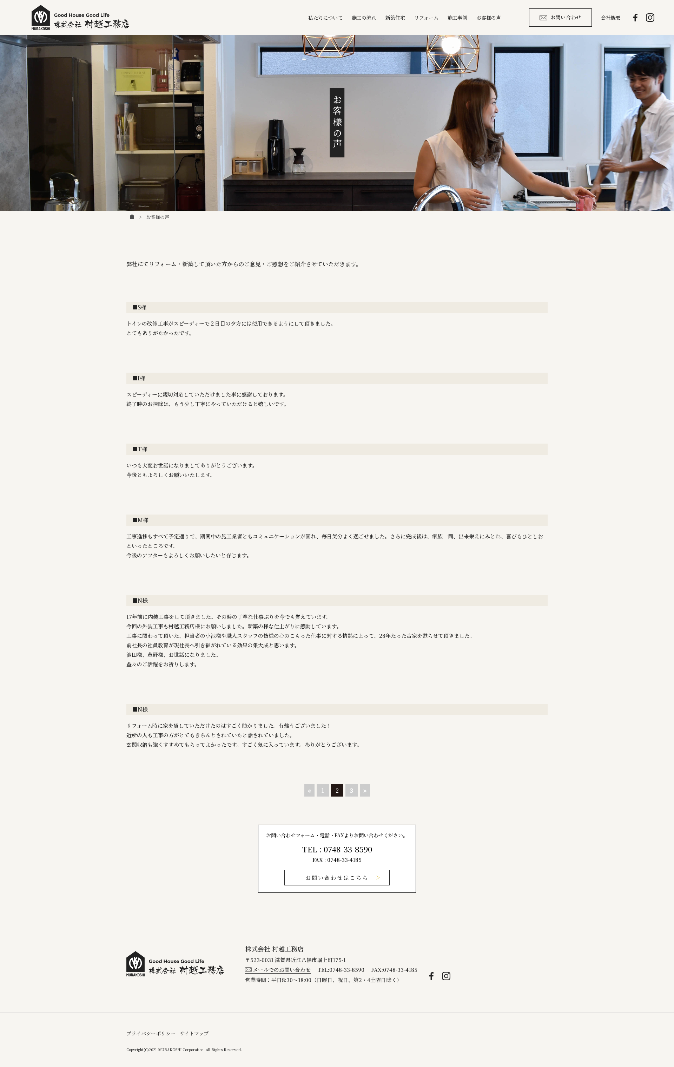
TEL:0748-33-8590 (340, 969)
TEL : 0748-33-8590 (337, 849)
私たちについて (325, 17)
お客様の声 (488, 17)
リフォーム (426, 17)
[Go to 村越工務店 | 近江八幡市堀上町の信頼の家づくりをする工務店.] (132, 217)
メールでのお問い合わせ (282, 969)
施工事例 (457, 17)
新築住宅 (395, 17)
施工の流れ (364, 17)
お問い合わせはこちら (337, 877)
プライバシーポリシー (151, 1033)
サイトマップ (194, 1033)
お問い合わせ (565, 17)
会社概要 (611, 17)
